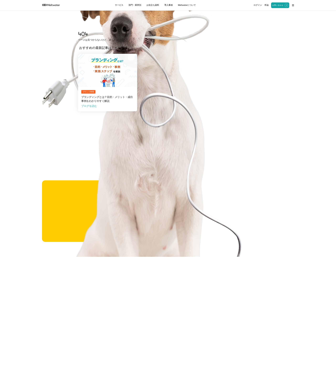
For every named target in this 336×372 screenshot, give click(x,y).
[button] (293, 5)
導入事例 (168, 5)
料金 (267, 5)
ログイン (258, 5)
